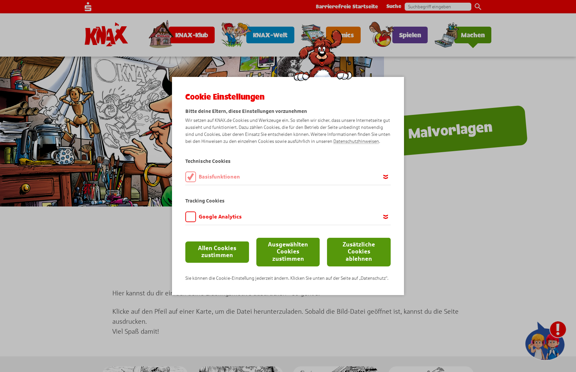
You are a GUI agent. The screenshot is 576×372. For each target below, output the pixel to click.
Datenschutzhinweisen (356, 141)
